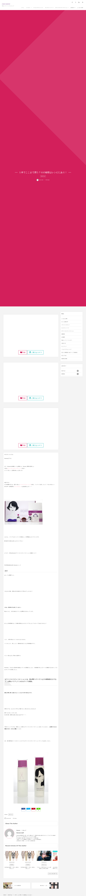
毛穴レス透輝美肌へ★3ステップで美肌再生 (69, 352)
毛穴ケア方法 (63, 355)
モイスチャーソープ (65, 327)
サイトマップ (63, 346)
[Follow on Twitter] (75, 2)
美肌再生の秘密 (64, 358)
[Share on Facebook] (72, 2)
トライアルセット (18, 486)
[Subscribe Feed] (79, 2)
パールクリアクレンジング (25, 484)
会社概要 (63, 337)
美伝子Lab (43, 176)
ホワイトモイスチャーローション (14, 468)
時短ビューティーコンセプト (66, 340)
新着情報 (11, 864)
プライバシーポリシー (65, 324)
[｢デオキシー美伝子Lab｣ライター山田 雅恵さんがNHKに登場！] (44, 856)
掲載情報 (63, 334)
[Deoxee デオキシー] (6, 4)
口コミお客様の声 (64, 321)
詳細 (23, 352)
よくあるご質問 (64, 318)
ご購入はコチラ (36, 352)
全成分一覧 (63, 343)
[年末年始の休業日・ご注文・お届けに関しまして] (11, 856)
